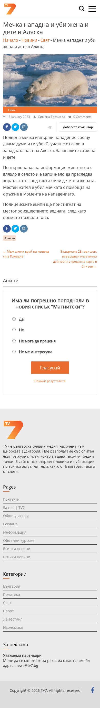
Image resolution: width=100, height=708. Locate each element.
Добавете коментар (78, 127)
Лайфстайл (13, 619)
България (11, 586)
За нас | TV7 (14, 507)
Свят (45, 40)
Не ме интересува (35, 351)
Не (21, 329)
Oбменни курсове (18, 540)
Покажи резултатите (50, 381)
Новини (29, 40)
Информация (14, 532)
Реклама (10, 523)
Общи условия (16, 515)
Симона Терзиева (52, 116)
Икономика (13, 627)
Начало (10, 40)
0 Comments (82, 116)
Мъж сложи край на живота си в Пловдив (26, 254)
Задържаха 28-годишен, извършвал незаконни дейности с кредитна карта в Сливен (75, 259)
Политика (11, 594)
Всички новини (16, 548)
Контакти (11, 499)
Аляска (9, 238)
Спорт (8, 610)
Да (21, 319)
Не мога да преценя (37, 340)
